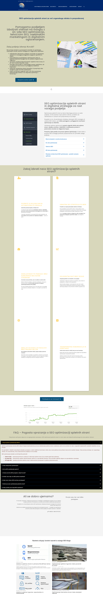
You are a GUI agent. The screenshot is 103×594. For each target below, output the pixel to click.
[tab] (65, 139)
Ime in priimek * (67, 503)
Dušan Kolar (18, 565)
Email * (64, 507)
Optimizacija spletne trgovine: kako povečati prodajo (66, 564)
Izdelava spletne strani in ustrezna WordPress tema (33, 564)
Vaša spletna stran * (68, 512)
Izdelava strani (19, 562)
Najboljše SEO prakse (57, 562)
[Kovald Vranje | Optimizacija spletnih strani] (21, 6)
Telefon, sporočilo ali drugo (70, 516)
